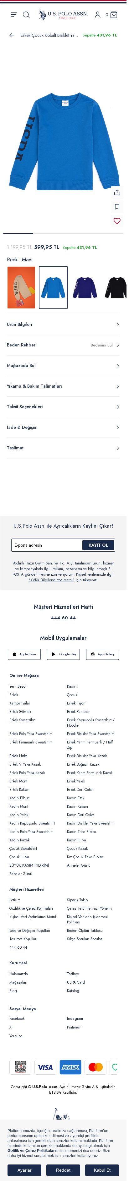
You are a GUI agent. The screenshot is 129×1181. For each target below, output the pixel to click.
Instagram (75, 1015)
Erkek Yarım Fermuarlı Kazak (89, 769)
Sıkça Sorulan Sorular (84, 935)
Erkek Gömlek (20, 708)
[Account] (98, 15)
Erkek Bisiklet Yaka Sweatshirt (90, 730)
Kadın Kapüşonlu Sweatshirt (32, 819)
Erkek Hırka (18, 752)
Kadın (71, 682)
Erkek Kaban (19, 786)
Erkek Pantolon (78, 708)
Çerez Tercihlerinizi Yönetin (89, 905)
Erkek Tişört (76, 699)
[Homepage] (63, 14)
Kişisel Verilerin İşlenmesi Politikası (87, 915)
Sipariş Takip (77, 896)
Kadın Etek (75, 794)
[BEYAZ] (21, 283)
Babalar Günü (20, 870)
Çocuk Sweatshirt (23, 845)
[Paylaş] (117, 188)
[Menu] (13, 14)
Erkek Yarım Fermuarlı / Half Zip (90, 741)
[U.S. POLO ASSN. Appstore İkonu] (24, 650)
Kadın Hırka (76, 836)
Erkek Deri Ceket (80, 786)
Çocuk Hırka (19, 853)
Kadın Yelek (18, 811)
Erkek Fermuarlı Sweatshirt (30, 738)
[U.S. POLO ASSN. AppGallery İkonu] (102, 650)
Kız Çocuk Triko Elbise (85, 853)
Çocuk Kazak (77, 845)
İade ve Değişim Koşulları (29, 927)
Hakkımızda (18, 970)
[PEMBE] (85, 283)
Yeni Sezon (18, 682)
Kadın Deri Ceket (80, 811)
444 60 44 (63, 614)
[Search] (26, 14)
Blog (13, 987)
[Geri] (12, 35)
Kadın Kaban (77, 803)
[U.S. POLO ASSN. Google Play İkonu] (63, 650)
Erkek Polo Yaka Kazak (27, 769)
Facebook (16, 1015)
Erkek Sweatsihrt (22, 716)
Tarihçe (73, 970)
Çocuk (72, 691)
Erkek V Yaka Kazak (25, 760)
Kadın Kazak (19, 836)
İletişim (14, 896)
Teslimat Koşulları (23, 935)
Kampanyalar (19, 699)
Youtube (16, 1032)
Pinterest (73, 1023)
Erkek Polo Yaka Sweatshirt (30, 730)
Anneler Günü (78, 861)
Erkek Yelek (76, 777)
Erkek (13, 691)
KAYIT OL (98, 541)
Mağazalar (17, 978)
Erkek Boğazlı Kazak (83, 760)
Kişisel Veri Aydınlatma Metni (32, 913)
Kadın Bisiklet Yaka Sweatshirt (91, 819)
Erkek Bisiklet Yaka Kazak (87, 752)
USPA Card (76, 978)
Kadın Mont (18, 803)
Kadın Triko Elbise (81, 828)
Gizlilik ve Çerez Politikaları (31, 905)
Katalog (73, 987)
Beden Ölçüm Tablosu (85, 927)
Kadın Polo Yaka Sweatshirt (31, 828)
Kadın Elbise (19, 794)
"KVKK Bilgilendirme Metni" (51, 576)
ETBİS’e (56, 1088)
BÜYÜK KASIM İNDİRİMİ (29, 861)
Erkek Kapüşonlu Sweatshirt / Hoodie (91, 719)
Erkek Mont (18, 777)
